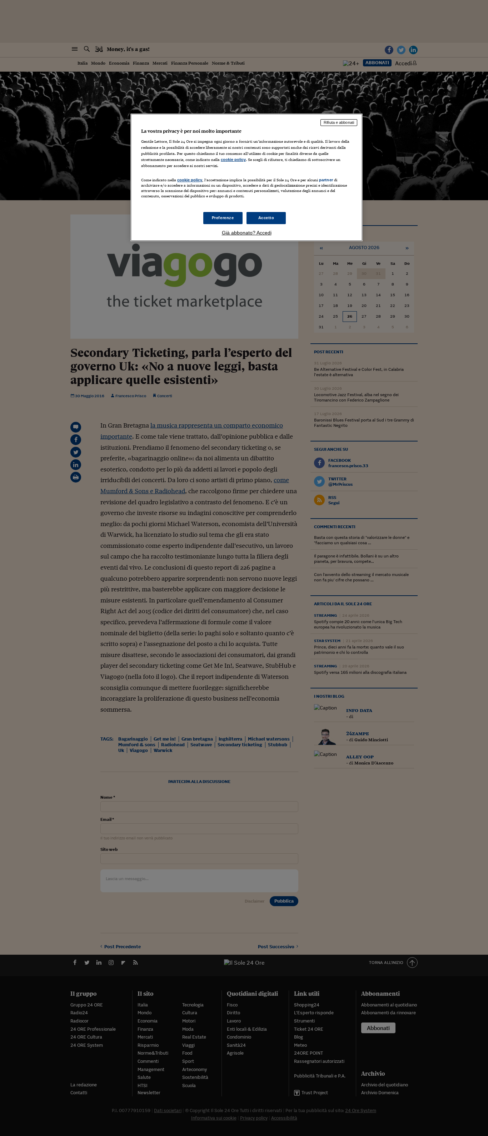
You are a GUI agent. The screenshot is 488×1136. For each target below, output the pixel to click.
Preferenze (223, 218)
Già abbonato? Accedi (247, 233)
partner (326, 180)
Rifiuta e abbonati (339, 122)
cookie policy (233, 159)
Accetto (266, 218)
